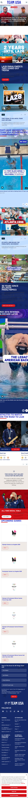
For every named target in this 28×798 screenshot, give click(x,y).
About (4, 742)
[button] (14, 108)
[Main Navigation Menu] (26, 2)
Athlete (6, 725)
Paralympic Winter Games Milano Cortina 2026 (20, 760)
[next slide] (25, 114)
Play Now (5, 79)
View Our (9, 305)
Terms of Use (4, 690)
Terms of (13, 693)
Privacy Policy (20, 689)
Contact (5, 764)
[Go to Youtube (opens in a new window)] (18, 711)
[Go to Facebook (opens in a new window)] (3, 711)
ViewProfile (4, 450)
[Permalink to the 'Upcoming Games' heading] (22, 520)
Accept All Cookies (14, 795)
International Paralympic (20, 743)
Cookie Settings (14, 787)
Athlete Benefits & (7, 758)
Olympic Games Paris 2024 (19, 747)
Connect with (19, 731)
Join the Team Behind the (20, 720)
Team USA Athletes (6, 720)
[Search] (1, 2)
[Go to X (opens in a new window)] (6, 711)
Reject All (14, 791)
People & (6, 745)
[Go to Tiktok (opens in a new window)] (14, 711)
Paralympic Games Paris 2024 (20, 751)
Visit (3, 722)
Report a (6, 731)
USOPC (6, 761)
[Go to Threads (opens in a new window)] (22, 711)
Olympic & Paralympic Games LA (20, 764)
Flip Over (16, 449)
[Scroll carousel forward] (26, 204)
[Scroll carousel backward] (23, 204)
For (4, 755)
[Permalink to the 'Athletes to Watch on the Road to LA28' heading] (24, 416)
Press (6, 750)
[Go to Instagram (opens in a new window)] (10, 711)
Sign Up (14, 696)
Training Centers (5, 747)
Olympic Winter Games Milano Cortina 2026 (20, 755)
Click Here (6, 516)
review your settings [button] (11, 480)
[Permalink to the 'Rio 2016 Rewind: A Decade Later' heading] (18, 314)
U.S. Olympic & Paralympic (7, 728)
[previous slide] (21, 114)
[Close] (26, 774)
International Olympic (20, 739)
